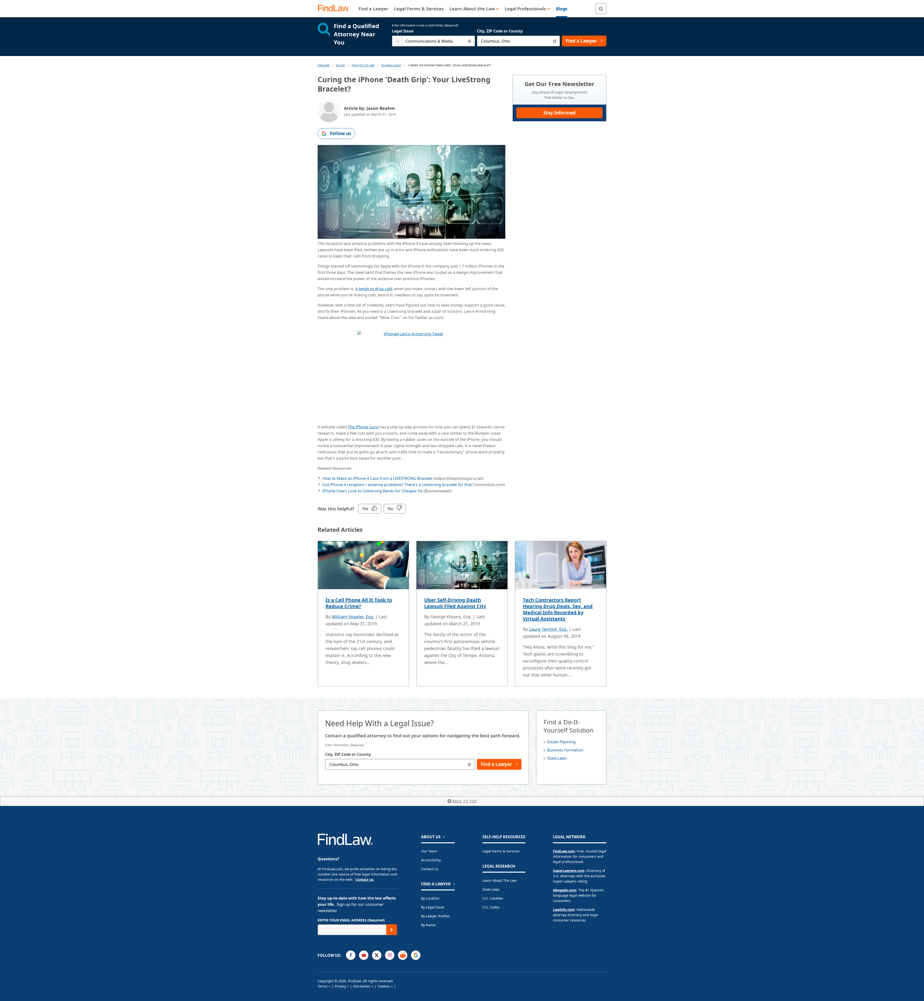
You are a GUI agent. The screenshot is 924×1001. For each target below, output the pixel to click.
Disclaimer (361, 986)
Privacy (340, 986)
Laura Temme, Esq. (548, 629)
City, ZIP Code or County (500, 31)
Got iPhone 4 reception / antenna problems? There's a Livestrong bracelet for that (397, 484)
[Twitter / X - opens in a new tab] (376, 955)
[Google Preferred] (415, 955)
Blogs (340, 65)
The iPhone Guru (363, 427)
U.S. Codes (491, 907)
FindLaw (323, 65)
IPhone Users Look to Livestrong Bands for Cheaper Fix (372, 491)
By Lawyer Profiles (435, 916)
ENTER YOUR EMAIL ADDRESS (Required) (351, 920)
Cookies (384, 986)
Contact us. (364, 879)
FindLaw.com (564, 851)
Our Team (429, 851)
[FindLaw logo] (335, 8)
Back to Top (464, 801)
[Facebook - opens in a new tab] (350, 955)
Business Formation (565, 750)
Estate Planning (561, 741)
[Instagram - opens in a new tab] (389, 955)
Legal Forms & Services (501, 851)
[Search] (601, 8)
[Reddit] (402, 955)
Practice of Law (363, 65)
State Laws (557, 758)
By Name (428, 925)
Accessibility (431, 860)
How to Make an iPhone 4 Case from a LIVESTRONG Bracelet (377, 478)
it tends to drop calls (374, 288)
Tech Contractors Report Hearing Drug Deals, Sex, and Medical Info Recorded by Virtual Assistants (558, 609)
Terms (322, 986)
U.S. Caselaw (492, 898)
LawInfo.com (564, 909)
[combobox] (433, 41)
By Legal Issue (432, 907)
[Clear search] (469, 41)
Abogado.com (564, 890)
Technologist (391, 65)
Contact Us (429, 869)
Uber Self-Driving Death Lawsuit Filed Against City (455, 603)
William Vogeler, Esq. (353, 616)
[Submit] (391, 929)
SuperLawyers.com (568, 870)
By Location (430, 898)
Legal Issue (402, 31)
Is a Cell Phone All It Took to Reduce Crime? (359, 603)
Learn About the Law (499, 880)
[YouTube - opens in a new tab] (363, 955)
